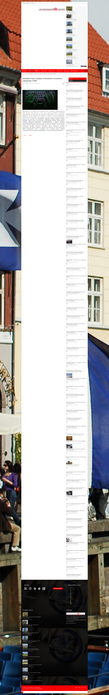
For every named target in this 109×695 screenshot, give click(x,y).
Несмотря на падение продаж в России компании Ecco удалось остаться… (75, 284)
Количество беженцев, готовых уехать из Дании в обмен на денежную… (75, 449)
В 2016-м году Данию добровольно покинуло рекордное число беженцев (74, 197)
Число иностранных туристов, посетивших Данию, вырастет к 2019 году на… (75, 229)
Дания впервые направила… (71, 19)
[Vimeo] (70, 602)
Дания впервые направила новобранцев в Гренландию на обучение (30, 625)
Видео (67, 83)
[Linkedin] (70, 594)
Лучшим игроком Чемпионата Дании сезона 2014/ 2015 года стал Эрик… (75, 403)
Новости (74, 13)
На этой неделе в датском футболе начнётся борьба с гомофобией (75, 567)
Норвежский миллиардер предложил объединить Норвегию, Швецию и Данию (75, 324)
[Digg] (70, 599)
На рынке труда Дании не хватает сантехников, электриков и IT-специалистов (75, 543)
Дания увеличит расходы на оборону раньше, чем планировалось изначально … (32, 665)
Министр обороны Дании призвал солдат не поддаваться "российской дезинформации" (74, 91)
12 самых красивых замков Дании (72, 464)
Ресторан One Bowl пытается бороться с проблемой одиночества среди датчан (76, 427)
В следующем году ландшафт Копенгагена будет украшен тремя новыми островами (75, 292)
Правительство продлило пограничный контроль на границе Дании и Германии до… (76, 348)
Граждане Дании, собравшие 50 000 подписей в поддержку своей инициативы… (75, 411)
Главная (25, 70)
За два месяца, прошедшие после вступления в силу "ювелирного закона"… (75, 308)
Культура (45, 70)
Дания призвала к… (70, 42)
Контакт (85, 687)
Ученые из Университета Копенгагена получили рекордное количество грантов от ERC (75, 189)
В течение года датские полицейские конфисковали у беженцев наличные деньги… (76, 496)
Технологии (52, 70)
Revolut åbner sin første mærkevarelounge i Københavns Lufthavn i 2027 (30, 633)
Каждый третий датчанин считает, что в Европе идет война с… (76, 276)
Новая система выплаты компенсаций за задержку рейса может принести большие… (76, 379)
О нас (82, 687)
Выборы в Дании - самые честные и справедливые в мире (76, 260)
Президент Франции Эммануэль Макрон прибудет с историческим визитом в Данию (76, 122)
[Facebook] (70, 589)
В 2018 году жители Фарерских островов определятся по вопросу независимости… (74, 535)
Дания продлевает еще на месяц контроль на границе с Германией (75, 300)
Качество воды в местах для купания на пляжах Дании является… (75, 149)
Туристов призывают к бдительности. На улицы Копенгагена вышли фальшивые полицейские (75, 221)
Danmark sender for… (70, 11)
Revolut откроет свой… (70, 34)
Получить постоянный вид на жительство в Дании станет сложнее (75, 130)
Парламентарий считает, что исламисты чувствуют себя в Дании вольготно (76, 244)
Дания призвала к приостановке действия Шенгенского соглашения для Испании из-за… (31, 649)
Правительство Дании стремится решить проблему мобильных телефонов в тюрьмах (76, 480)
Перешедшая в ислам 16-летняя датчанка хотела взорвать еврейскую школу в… (75, 213)
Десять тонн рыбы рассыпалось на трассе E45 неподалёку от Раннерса (75, 559)
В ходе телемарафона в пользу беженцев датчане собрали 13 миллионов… (76, 332)
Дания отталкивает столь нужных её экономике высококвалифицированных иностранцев (75, 488)
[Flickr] (70, 597)
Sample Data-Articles (77, 100)
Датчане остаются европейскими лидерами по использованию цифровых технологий (75, 181)
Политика (75, 66)
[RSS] (70, 587)
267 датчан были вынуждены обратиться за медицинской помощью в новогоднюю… (74, 519)
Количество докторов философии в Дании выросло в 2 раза (76, 551)
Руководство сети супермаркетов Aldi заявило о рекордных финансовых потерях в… (75, 316)
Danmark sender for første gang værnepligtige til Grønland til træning (31, 617)
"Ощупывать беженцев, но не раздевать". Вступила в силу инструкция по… (76, 363)
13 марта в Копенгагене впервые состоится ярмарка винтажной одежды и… (74, 205)
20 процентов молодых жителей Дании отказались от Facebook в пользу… (76, 340)
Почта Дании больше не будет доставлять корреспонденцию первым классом (74, 419)
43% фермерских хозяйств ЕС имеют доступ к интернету (31, 657)
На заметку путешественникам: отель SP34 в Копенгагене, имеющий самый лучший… (75, 527)
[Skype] (70, 601)
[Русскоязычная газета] (52, 8)
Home (27, 73)
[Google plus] (70, 591)
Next (86, 66)
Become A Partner (58, 588)
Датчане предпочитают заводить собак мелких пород (75, 387)
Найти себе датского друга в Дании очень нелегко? (76, 355)
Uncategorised (77, 84)
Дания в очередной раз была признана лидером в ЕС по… (76, 441)
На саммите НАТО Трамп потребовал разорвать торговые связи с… (31, 673)
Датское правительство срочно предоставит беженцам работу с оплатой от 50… (74, 141)
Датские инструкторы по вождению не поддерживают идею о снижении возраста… (75, 371)
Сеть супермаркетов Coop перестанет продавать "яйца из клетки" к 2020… (75, 165)
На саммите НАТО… (70, 64)
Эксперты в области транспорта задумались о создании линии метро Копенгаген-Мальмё (75, 252)
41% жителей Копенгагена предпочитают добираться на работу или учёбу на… (74, 575)
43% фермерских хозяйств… (71, 49)
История (67, 70)
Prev (83, 66)
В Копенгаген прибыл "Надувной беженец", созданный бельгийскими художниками (74, 98)
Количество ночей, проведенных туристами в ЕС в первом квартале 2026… (32, 681)
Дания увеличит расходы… (71, 57)
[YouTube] (70, 593)
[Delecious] (70, 604)
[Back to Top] (22, 692)
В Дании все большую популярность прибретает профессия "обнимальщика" (75, 511)
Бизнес (74, 28)
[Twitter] (70, 590)
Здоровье (76, 116)
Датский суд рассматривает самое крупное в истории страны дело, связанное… (75, 236)
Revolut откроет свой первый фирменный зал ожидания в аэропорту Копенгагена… (31, 641)
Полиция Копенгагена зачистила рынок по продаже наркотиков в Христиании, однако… (76, 268)
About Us (68, 133)
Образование (75, 70)
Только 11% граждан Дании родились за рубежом (75, 503)
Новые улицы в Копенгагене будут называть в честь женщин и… (76, 173)
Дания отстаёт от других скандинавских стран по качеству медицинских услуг (75, 114)
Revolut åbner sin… (70, 26)
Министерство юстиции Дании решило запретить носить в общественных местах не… (75, 106)
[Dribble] (70, 598)
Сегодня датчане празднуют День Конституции (75, 434)
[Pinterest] (70, 595)
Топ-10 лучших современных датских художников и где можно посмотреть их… (76, 157)
